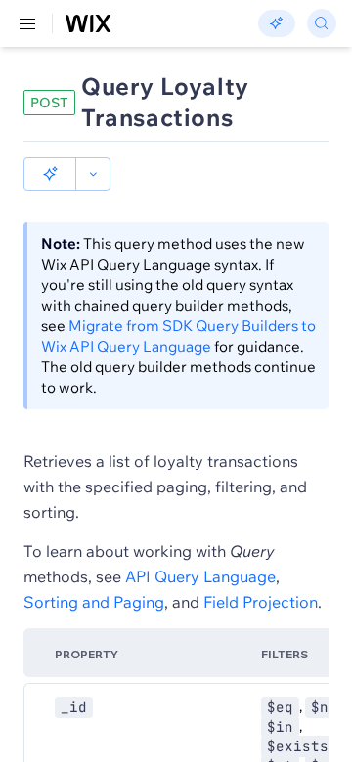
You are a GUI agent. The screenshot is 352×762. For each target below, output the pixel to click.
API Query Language (200, 576)
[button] (49, 174)
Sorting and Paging (93, 602)
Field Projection (260, 602)
